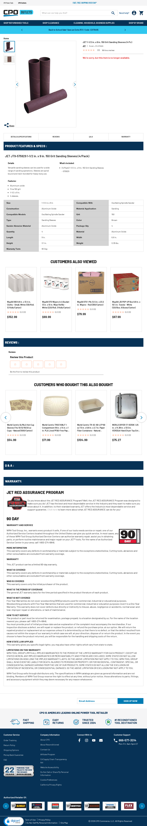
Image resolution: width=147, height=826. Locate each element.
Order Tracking (10, 740)
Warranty (125, 137)
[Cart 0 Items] (141, 12)
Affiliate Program (47, 754)
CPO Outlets (22, 3)
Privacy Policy (44, 820)
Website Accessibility (49, 767)
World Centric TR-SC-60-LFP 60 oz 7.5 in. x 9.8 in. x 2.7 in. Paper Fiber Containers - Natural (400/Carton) (91, 428)
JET (84, 46)
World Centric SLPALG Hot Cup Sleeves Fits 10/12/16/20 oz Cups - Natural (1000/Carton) (20, 428)
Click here (52, 509)
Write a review (108, 50)
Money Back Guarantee (13, 755)
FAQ (5, 760)
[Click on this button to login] (134, 13)
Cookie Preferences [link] (48, 780)
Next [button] (125, 30)
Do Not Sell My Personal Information (42, 823)
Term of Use (30, 820)
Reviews (56, 137)
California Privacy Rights (51, 784)
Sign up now (130, 701)
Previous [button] (21, 30)
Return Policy (9, 745)
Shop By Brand (136, 23)
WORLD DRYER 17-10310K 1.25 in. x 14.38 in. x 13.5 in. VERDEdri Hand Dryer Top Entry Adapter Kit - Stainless (126, 428)
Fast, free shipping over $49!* (85, 3)
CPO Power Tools (8, 3)
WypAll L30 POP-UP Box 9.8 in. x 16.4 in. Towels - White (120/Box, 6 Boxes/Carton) (126, 305)
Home (6, 38)
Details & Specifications (21, 137)
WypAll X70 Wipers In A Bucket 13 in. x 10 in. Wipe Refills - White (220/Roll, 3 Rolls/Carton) (56, 305)
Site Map (64, 823)
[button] (9, 46)
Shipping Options (11, 750)
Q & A (91, 137)
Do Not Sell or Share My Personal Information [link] (54, 773)
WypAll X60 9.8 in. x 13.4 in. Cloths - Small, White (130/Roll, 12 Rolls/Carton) (20, 305)
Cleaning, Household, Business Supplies (94, 23)
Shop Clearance (51, 23)
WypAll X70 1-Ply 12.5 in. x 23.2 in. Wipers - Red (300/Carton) (90, 303)
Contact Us (45, 749)
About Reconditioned (49, 744)
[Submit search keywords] (113, 13)
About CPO (45, 739)
